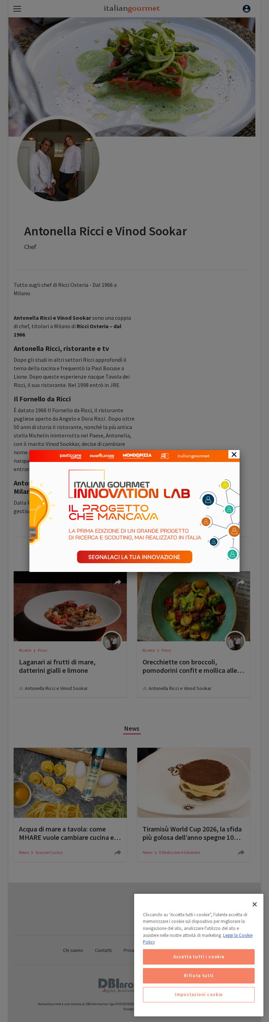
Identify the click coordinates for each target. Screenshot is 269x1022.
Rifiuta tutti (199, 976)
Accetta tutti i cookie (198, 957)
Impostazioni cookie (198, 994)
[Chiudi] (254, 904)
